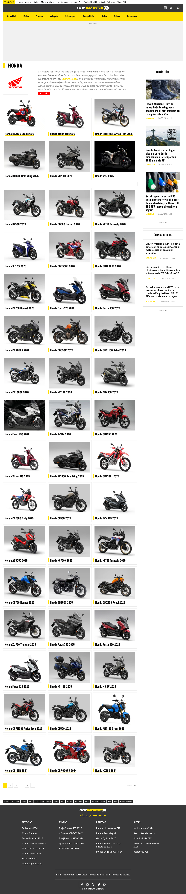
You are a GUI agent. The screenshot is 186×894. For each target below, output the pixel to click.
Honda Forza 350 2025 (107, 644)
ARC (30, 801)
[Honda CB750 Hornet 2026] (24, 289)
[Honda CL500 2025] (69, 499)
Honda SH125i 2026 (15, 266)
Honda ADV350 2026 (106, 392)
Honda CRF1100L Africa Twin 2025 (23, 728)
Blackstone (78, 801)
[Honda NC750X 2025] (69, 541)
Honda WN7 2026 (104, 176)
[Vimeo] (98, 884)
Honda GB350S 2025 (61, 602)
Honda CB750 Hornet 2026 (19, 308)
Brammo (95, 801)
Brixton (102, 801)
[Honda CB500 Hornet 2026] (69, 205)
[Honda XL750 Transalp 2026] (114, 205)
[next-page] (33, 785)
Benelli (56, 801)
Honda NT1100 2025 (61, 686)
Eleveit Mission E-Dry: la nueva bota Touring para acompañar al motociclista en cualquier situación (163, 109)
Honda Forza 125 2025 (17, 686)
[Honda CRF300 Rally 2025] (24, 499)
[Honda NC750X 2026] (69, 156)
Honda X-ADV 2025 (105, 686)
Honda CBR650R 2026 (17, 350)
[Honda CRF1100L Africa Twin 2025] (24, 709)
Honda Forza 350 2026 (107, 308)
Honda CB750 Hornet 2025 (19, 602)
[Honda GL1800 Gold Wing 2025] (69, 457)
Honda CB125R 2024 (16, 770)
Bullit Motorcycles (126, 801)
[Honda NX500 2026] (24, 205)
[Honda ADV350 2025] (24, 541)
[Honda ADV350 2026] (114, 373)
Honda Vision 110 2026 (62, 134)
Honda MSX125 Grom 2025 (109, 728)
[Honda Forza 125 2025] (24, 667)
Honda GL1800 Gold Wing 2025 (67, 476)
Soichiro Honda (69, 78)
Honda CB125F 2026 (106, 434)
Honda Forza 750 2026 (17, 434)
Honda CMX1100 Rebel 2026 (110, 350)
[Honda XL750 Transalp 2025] (114, 541)
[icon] (165, 8)
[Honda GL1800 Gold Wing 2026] (24, 156)
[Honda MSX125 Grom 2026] (24, 114)
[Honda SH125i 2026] (24, 247)
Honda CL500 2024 (60, 728)
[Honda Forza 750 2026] (24, 415)
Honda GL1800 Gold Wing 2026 (22, 176)
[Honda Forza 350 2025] (114, 625)
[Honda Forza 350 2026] (114, 289)
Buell (115, 801)
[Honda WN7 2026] (114, 156)
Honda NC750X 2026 (61, 176)
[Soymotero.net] (93, 8)
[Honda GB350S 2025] (69, 583)
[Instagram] (87, 884)
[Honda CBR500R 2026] (69, 247)
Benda (48, 801)
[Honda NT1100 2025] (69, 667)
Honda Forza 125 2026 (62, 308)
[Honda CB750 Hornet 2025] (24, 583)
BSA (109, 801)
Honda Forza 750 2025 (62, 644)
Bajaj (42, 801)
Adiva (6, 801)
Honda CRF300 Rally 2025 (19, 518)
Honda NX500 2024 (105, 770)
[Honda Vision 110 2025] (24, 457)
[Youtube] (104, 884)
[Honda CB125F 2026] (114, 415)
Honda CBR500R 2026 (62, 266)
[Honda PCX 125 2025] (114, 499)
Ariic (36, 801)
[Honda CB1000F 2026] (24, 373)
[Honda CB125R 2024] (24, 751)
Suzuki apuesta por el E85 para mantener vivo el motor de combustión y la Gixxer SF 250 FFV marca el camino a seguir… (162, 203)
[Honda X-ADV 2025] (114, 667)
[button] (178, 8)
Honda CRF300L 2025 (107, 476)
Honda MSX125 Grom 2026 (19, 134)
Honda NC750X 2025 (61, 560)
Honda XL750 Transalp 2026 (110, 224)
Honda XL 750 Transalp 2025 (20, 644)
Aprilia (24, 801)
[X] (93, 884)
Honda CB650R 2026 (61, 350)
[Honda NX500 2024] (114, 751)
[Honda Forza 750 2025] (69, 625)
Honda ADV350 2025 (16, 560)
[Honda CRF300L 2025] (114, 457)
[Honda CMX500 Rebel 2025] (114, 583)
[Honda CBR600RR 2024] (69, 751)
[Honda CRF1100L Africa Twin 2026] (114, 114)
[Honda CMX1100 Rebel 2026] (114, 331)
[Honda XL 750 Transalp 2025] (24, 625)
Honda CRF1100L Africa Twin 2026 (114, 134)
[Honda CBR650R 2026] (24, 331)
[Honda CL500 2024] (69, 709)
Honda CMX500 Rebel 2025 (110, 602)
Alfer (17, 801)
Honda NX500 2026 (15, 224)
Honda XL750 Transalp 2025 (110, 560)
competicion (150, 164)
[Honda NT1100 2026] (69, 373)
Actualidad (150, 118)
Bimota (69, 801)
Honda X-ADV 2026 (60, 434)
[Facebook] (82, 884)
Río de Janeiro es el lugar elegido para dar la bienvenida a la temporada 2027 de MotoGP (161, 155)
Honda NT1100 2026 (61, 392)
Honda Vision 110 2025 (17, 476)
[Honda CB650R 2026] (69, 331)
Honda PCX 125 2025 (106, 518)
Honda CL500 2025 (60, 518)
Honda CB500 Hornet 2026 (65, 224)
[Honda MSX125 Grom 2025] (114, 709)
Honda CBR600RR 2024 (63, 770)
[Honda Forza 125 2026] (69, 289)
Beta (62, 801)
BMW (87, 801)
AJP (11, 801)
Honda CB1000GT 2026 (108, 266)
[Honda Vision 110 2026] (69, 114)
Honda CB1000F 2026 (17, 392)
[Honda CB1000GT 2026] (114, 247)
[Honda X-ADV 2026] (69, 415)
